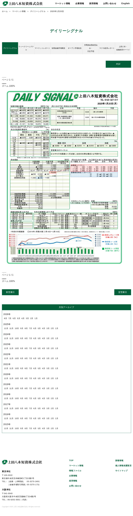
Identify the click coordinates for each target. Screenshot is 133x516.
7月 (10, 318)
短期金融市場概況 (58, 48)
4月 (23, 318)
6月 (14, 318)
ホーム (5, 11)
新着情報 (119, 460)
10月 (17, 328)
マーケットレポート (42, 48)
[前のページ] (3, 77)
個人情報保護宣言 (123, 465)
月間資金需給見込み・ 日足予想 (91, 48)
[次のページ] (5, 77)
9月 (21, 328)
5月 (18, 318)
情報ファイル (75, 470)
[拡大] (5, 83)
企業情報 (73, 476)
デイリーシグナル (38, 11)
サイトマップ (121, 470)
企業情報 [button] (79, 3)
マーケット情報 (19, 11)
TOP (71, 460)
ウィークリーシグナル (26, 48)
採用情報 (93, 3)
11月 (11, 328)
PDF (118, 64)
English (125, 3)
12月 (6, 328)
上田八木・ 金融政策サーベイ (123, 48)
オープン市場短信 (74, 48)
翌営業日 (122, 292)
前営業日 (10, 292)
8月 (5, 318)
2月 (31, 318)
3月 (27, 318)
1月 (36, 318)
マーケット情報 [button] (62, 3)
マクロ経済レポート (107, 48)
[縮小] (3, 83)
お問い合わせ (109, 3)
